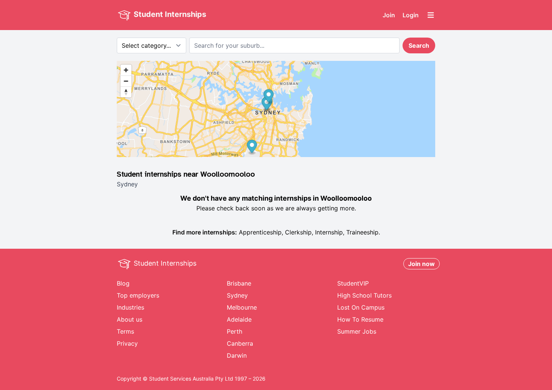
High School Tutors (364, 295)
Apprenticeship (260, 232)
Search (419, 45)
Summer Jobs (356, 331)
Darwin (237, 355)
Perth (234, 331)
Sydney (237, 295)
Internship (329, 232)
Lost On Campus (361, 307)
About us (129, 319)
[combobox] (294, 45)
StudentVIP (353, 283)
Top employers (138, 295)
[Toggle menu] (430, 15)
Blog (123, 283)
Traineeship (362, 232)
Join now (421, 264)
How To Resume (360, 319)
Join (389, 15)
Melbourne (242, 307)
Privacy (127, 343)
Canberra (240, 343)
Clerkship (298, 232)
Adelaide (239, 319)
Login (411, 15)
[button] (269, 96)
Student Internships (169, 14)
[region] (276, 109)
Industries (130, 307)
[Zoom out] (126, 81)
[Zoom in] (126, 70)
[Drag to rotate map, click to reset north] (126, 91)
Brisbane (239, 283)
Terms (125, 331)
